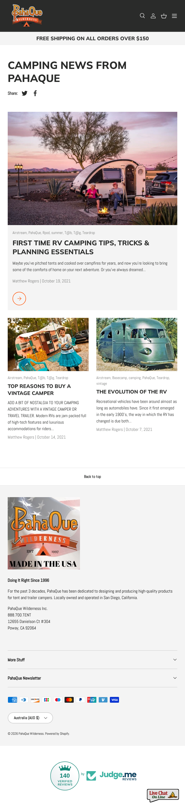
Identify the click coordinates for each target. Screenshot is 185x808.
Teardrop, (163, 377)
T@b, (69, 232)
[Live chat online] (163, 795)
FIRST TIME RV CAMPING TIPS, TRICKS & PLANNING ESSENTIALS (81, 247)
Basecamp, (120, 377)
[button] (164, 16)
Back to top (92, 476)
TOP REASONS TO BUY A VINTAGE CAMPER (39, 389)
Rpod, (47, 232)
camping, (135, 377)
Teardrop (88, 232)
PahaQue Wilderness (31, 734)
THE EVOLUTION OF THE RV (131, 391)
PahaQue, (35, 232)
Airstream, (20, 232)
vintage (101, 383)
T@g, (77, 232)
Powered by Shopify (57, 734)
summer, (58, 232)
